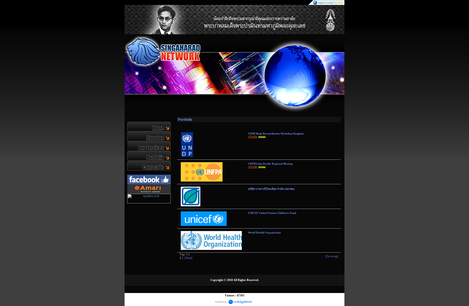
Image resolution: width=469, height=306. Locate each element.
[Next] (188, 258)
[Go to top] (331, 256)
